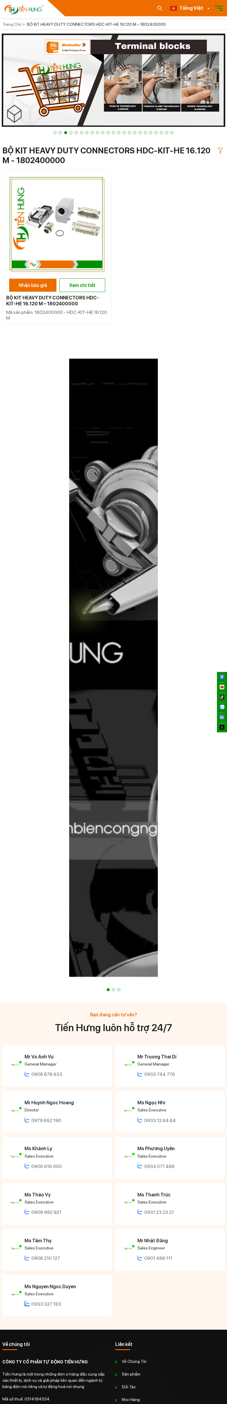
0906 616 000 (46, 1166)
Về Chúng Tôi (134, 1361)
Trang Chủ (12, 24)
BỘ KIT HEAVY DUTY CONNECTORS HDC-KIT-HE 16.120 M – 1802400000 (96, 24)
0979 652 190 (46, 1120)
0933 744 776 (159, 1074)
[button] (54, 132)
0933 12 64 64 (160, 1120)
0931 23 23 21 (159, 1212)
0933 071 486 (159, 1166)
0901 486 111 (158, 1258)
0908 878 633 (46, 1074)
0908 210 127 (45, 1258)
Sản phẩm (131, 1374)
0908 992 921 (46, 1212)
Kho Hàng (131, 1399)
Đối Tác (129, 1386)
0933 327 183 (46, 1304)
